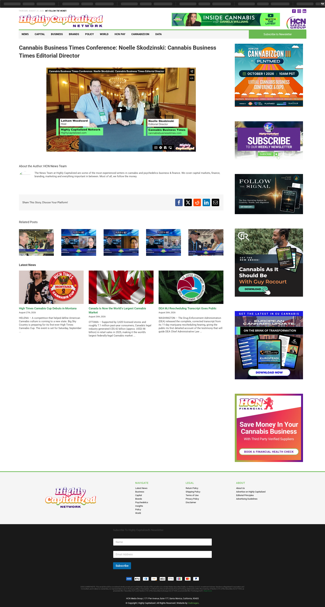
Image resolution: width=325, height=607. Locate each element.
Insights (139, 506)
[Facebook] (178, 202)
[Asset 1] (61, 15)
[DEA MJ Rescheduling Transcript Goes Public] (191, 287)
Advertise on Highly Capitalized (250, 491)
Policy (138, 509)
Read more (208, 591)
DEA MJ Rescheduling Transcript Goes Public (187, 308)
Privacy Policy (192, 499)
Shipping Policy (193, 491)
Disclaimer (191, 502)
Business (139, 491)
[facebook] (294, 11)
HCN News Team (55, 166)
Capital (138, 495)
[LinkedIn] (206, 202)
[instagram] (299, 11)
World (138, 513)
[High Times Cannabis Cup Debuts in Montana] (51, 287)
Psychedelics (141, 502)
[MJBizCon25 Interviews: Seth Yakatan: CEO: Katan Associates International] (205, 242)
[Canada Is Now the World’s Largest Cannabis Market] (121, 287)
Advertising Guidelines (246, 499)
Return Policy (192, 488)
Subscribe (122, 565)
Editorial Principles (245, 495)
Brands (138, 499)
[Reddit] (197, 202)
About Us (240, 488)
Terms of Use (192, 495)
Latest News (141, 488)
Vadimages (193, 603)
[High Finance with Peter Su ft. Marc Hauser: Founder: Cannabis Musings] (78, 242)
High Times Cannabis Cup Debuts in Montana (48, 308)
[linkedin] (304, 11)
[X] (188, 202)
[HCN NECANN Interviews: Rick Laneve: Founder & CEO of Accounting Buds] (36, 242)
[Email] (215, 202)
